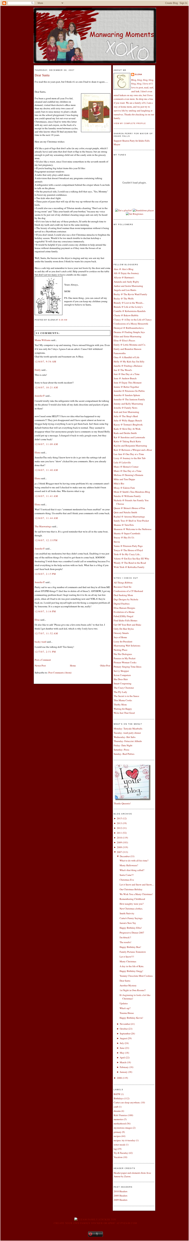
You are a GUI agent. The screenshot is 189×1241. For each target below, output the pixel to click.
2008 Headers (120, 1195)
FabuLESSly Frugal (123, 616)
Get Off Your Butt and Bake (127, 624)
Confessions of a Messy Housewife (131, 323)
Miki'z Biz (119, 483)
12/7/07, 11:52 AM (46, 633)
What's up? (125, 1008)
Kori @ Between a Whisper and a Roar (133, 449)
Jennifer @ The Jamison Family (129, 399)
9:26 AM (63, 320)
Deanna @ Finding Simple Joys (129, 332)
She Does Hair (121, 679)
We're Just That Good (124, 712)
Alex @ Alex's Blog (123, 269)
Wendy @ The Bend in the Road (130, 562)
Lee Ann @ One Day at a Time (129, 454)
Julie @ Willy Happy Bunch (128, 420)
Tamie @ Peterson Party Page (128, 546)
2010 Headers (120, 1191)
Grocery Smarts (121, 633)
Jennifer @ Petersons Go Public (129, 391)
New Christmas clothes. (131, 908)
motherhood (120, 1123)
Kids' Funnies (120, 1115)
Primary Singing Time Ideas (127, 666)
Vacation (118, 1157)
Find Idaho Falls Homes (125, 620)
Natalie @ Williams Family (127, 496)
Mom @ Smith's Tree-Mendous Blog (132, 491)
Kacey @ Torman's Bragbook (128, 424)
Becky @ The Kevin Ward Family (130, 294)
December (125, 856)
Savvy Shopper (121, 671)
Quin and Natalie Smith (125, 512)
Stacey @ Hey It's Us (124, 537)
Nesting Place (120, 649)
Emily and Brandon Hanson (127, 349)
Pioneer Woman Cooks (125, 662)
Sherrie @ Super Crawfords (127, 533)
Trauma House (127, 1013)
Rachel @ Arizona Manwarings (129, 516)
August (123, 1038)
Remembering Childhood (132, 899)
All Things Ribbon (123, 582)
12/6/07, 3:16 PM (45, 611)
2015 (119, 818)
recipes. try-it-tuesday (124, 1140)
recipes (117, 1136)
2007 (119, 852)
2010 (119, 837)
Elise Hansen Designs (124, 608)
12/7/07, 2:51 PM (45, 651)
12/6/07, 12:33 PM (46, 540)
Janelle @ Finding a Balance (128, 365)
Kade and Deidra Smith (125, 433)
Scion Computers (122, 675)
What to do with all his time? (134, 860)
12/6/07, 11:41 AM (46, 496)
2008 (119, 847)
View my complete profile (130, 123)
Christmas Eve (127, 879)
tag (115, 1148)
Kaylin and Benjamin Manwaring (130, 445)
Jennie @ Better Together (126, 386)
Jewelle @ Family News (125, 407)
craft (116, 1106)
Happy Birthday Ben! (130, 947)
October (124, 1028)
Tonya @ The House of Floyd (128, 550)
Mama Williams (43, 340)
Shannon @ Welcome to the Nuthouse (133, 529)
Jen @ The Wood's (123, 370)
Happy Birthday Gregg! (131, 971)
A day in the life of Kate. (132, 966)
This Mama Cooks (123, 700)
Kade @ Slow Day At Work (127, 428)
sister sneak (119, 1144)
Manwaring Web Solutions (127, 645)
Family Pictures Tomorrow (133, 951)
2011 (119, 832)
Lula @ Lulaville (122, 462)
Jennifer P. (40, 395)
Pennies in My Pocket (124, 658)
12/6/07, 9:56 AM (45, 361)
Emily (38, 369)
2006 (119, 1077)
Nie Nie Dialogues (123, 654)
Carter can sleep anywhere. (127, 1102)
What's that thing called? (132, 870)
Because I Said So (122, 586)
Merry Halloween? (129, 865)
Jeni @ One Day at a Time (127, 374)
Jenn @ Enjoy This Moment (128, 382)
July (122, 1043)
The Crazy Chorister (124, 687)
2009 (119, 842)
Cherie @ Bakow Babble (126, 315)
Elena (37, 452)
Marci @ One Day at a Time (127, 471)
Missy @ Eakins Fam (124, 487)
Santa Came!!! (127, 875)
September (125, 1033)
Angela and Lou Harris (125, 290)
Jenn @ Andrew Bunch (125, 378)
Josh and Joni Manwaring (126, 412)
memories (118, 1119)
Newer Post (40, 665)
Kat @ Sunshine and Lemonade (129, 437)
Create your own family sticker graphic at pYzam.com (95, 1223)
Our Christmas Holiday (131, 889)
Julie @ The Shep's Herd (126, 416)
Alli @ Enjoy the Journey (126, 273)
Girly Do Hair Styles (124, 628)
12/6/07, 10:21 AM (46, 387)
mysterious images (123, 1127)
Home (73, 665)
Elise (37, 619)
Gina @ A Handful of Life (126, 357)
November (125, 1024)
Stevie (117, 541)
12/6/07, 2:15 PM (45, 573)
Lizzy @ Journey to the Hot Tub (130, 458)
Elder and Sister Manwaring (127, 336)
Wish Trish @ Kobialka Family (129, 567)
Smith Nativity (127, 913)
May (122, 1052)
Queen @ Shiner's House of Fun (129, 508)
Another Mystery (128, 985)
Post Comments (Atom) (59, 672)
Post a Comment (43, 659)
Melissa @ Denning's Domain (128, 475)
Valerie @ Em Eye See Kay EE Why (131, 558)
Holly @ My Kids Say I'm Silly (129, 361)
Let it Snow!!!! (127, 956)
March (123, 1062)
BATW (117, 1094)
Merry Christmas (128, 961)
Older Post (105, 665)
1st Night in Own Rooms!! (133, 990)
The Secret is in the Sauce (126, 696)
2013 (119, 823)
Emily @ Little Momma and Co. (130, 344)
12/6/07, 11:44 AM (46, 518)
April (122, 1057)
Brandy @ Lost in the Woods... (129, 302)
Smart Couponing (122, 683)
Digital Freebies (122, 603)
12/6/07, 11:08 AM (46, 444)
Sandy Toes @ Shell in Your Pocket (131, 520)
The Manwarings (43, 526)
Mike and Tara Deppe (124, 479)
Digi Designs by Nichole (126, 599)
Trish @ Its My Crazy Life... (127, 554)
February (124, 1067)
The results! (125, 942)
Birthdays (118, 1098)
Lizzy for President (123, 641)
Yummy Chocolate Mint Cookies (136, 975)
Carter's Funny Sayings (131, 918)
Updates (124, 1003)
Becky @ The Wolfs (124, 298)
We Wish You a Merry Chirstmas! (136, 894)
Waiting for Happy (123, 708)
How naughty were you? (132, 903)
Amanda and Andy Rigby (126, 281)
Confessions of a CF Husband (128, 591)
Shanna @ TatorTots (124, 525)
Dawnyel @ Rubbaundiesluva (129, 328)
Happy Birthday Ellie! (131, 927)
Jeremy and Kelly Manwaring (128, 403)
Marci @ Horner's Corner (126, 466)
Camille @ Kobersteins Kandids (130, 311)
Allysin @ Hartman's (124, 277)
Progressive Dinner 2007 (132, 932)
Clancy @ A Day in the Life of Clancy (133, 319)
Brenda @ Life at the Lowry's (128, 306)
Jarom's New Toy (128, 923)
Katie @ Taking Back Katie (127, 441)
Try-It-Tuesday (121, 1153)
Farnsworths (120, 353)
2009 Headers (120, 1199)
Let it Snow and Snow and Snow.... (137, 884)
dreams (117, 1111)
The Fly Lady (120, 692)
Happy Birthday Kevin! (131, 1017)
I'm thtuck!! (125, 937)
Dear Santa (42, 75)
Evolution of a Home (124, 612)
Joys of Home (120, 637)
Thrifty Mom (120, 704)
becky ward (40, 641)
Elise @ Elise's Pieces (124, 340)
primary (117, 1132)
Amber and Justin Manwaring (128, 286)
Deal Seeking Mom (123, 595)
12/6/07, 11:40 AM (46, 470)
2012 (119, 828)
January (124, 1072)
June (122, 1048)
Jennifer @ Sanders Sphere (127, 395)
